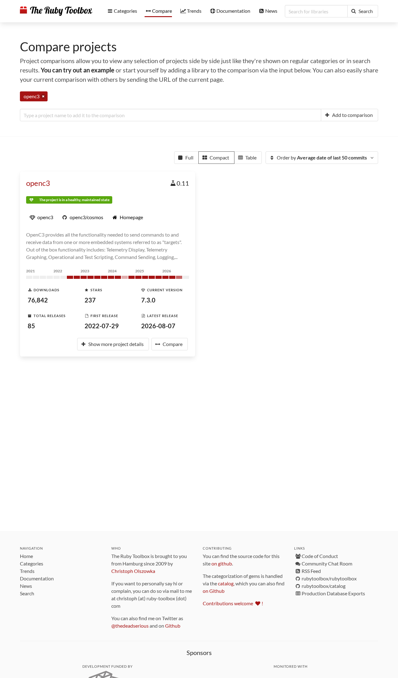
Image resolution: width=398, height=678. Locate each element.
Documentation (37, 578)
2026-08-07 (158, 326)
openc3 (38, 182)
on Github (213, 591)
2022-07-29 (102, 326)
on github (221, 563)
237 (90, 300)
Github (172, 626)
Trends (27, 571)
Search (27, 593)
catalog (226, 583)
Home (26, 556)
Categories (31, 563)
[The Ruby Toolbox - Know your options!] (56, 11)
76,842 (38, 300)
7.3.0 (148, 300)
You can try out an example (77, 70)
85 (31, 326)
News (26, 586)
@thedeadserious (130, 626)
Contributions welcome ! (233, 603)
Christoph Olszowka (133, 571)
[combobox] (170, 115)
